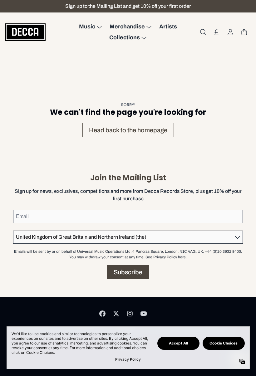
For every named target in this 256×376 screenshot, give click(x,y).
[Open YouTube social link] (143, 313)
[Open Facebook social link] (102, 313)
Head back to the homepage (128, 130)
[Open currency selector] (217, 32)
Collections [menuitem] (124, 37)
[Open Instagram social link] (130, 313)
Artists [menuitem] (168, 26)
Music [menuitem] (87, 26)
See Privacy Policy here (165, 257)
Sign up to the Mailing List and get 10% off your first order (128, 6)
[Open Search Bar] (202, 32)
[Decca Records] (25, 32)
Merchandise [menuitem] (127, 26)
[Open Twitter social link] (116, 313)
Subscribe (128, 272)
